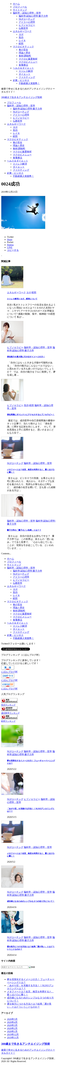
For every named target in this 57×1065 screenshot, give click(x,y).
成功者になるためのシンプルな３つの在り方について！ (31, 901)
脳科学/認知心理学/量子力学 (27, 108)
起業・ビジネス (15, 173)
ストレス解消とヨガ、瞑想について (22, 299)
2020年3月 (12, 1025)
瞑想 (15, 136)
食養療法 (17, 157)
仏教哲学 (17, 121)
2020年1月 (12, 1031)
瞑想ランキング (8, 721)
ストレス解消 (20, 164)
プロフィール (14, 102)
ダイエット (19, 167)
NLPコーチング (21, 112)
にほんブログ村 (9, 672)
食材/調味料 (19, 148)
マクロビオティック (17, 139)
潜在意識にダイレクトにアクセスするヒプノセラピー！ (31, 414)
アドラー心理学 (21, 115)
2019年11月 (13, 1037)
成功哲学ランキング (10, 713)
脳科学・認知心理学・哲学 (21, 105)
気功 (15, 130)
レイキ (16, 133)
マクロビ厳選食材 (22, 151)
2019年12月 (13, 1034)
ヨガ (15, 127)
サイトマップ (14, 564)
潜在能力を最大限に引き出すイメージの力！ (26, 357)
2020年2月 (12, 1028)
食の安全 (17, 142)
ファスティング (21, 170)
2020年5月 (12, 1019)
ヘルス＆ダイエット (17, 161)
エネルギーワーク (16, 124)
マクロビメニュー (22, 154)
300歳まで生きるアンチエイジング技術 (21, 97)
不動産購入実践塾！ (23, 176)
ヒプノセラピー (21, 118)
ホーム (10, 558)
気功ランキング (8, 705)
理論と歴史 (19, 145)
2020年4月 (12, 1022)
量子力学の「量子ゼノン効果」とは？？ (24, 530)
